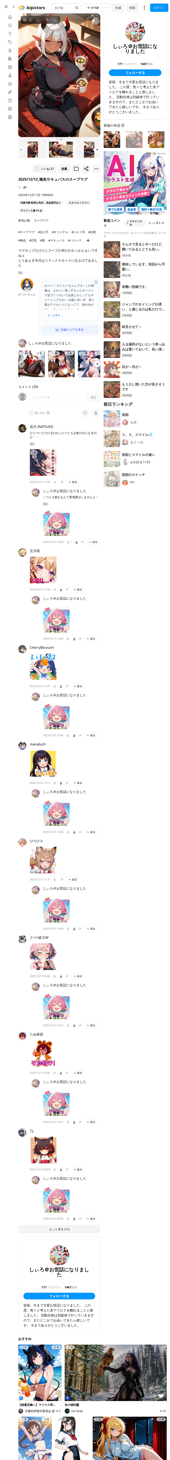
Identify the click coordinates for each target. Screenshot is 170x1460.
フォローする (59, 1296)
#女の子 (43, 232)
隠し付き (40, 413)
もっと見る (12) (59, 1229)
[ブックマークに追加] (76, 169)
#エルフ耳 (78, 232)
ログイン (159, 8)
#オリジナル (60, 232)
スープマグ (41, 220)
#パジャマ (74, 240)
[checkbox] (31, 413)
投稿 (132, 8)
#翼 (42, 240)
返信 (74, 482)
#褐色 (22, 240)
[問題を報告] (62, 482)
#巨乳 (33, 240)
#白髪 (92, 232)
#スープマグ (26, 232)
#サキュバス (56, 240)
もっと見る (54, 315)
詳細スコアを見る (72, 329)
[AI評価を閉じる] (96, 282)
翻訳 (20, 272)
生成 (118, 8)
